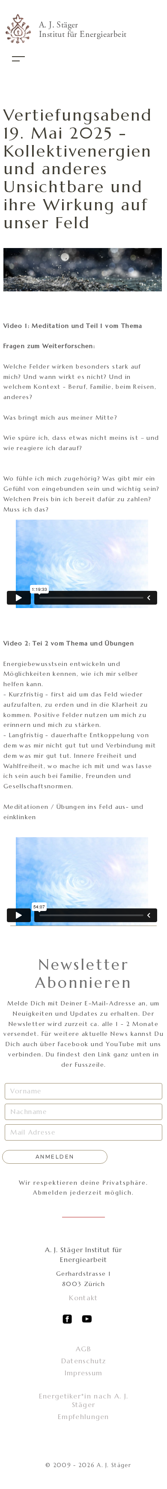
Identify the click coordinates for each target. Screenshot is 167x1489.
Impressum (84, 1372)
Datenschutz (83, 1360)
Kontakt (83, 1297)
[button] (18, 59)
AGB (83, 1348)
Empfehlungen (83, 1416)
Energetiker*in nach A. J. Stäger (83, 1400)
